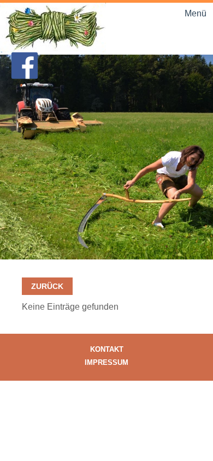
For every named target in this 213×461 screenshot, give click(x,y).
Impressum (106, 362)
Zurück (47, 286)
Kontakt (106, 349)
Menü (195, 13)
